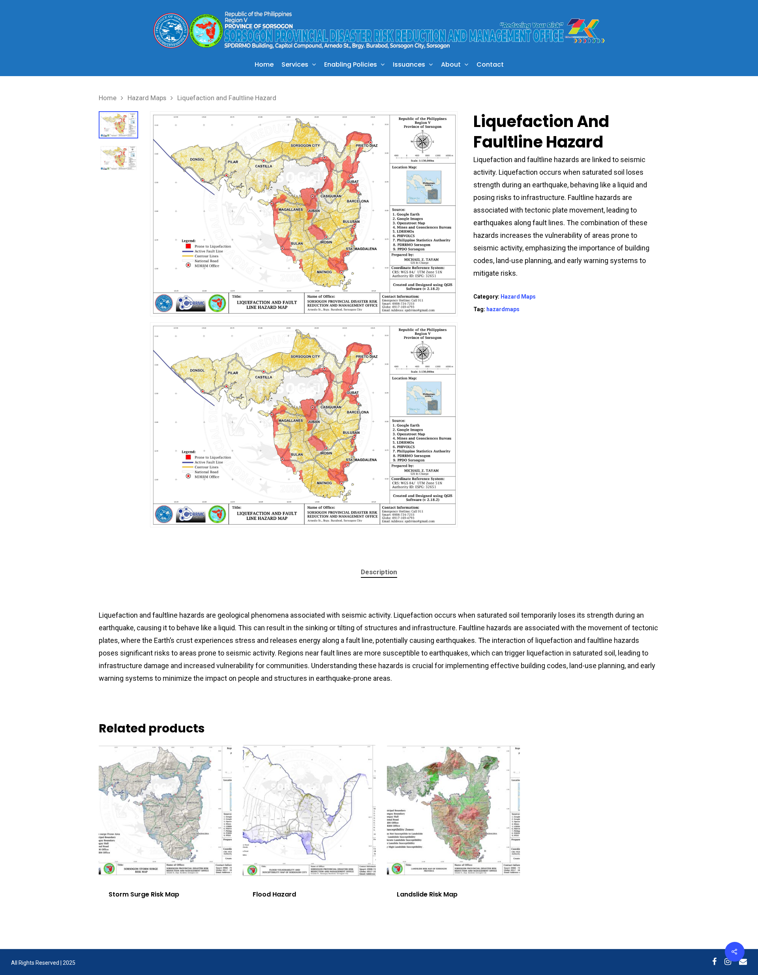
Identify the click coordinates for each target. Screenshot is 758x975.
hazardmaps (503, 309)
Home (264, 65)
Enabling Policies (350, 65)
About (451, 65)
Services (294, 65)
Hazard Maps (147, 98)
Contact (490, 65)
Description (379, 572)
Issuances (409, 65)
